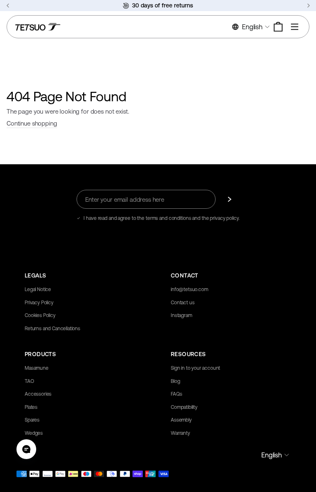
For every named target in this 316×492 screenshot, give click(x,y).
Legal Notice (38, 289)
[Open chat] (26, 449)
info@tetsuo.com (189, 289)
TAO (29, 381)
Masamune (37, 368)
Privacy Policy (39, 302)
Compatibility (184, 407)
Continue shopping (32, 123)
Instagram (181, 315)
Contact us (182, 302)
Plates (31, 407)
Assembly (181, 420)
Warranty (180, 433)
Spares (32, 420)
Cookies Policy (40, 315)
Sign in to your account (195, 368)
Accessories (38, 394)
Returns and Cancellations (52, 328)
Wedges (34, 433)
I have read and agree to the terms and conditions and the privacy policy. (161, 218)
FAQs (176, 394)
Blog (175, 381)
